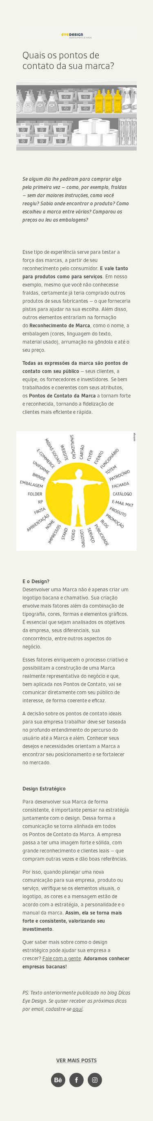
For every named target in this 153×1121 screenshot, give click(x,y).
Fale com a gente (61, 958)
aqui (77, 1009)
